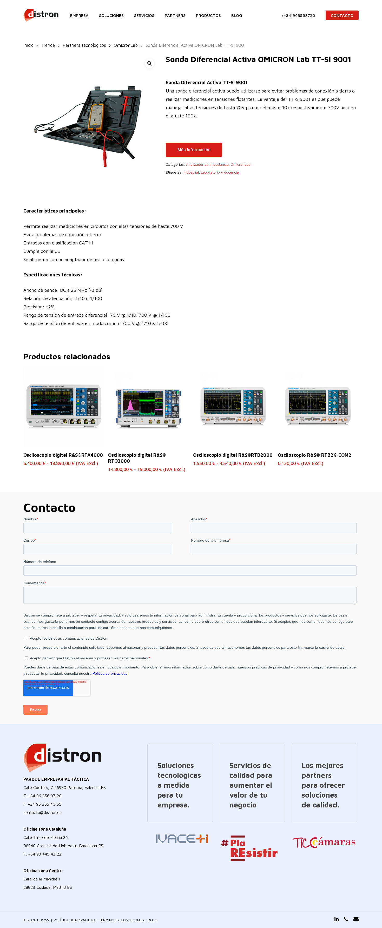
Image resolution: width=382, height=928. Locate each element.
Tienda (48, 45)
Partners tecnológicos (84, 45)
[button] (149, 63)
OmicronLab (126, 45)
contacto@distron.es (42, 812)
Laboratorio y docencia (220, 172)
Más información (193, 149)
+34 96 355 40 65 (44, 804)
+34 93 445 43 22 (44, 854)
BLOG (152, 920)
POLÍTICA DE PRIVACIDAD (74, 920)
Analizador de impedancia (207, 164)
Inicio (28, 45)
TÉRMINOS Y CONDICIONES (121, 920)
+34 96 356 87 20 (45, 795)
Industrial (191, 172)
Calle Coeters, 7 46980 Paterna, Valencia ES (64, 787)
